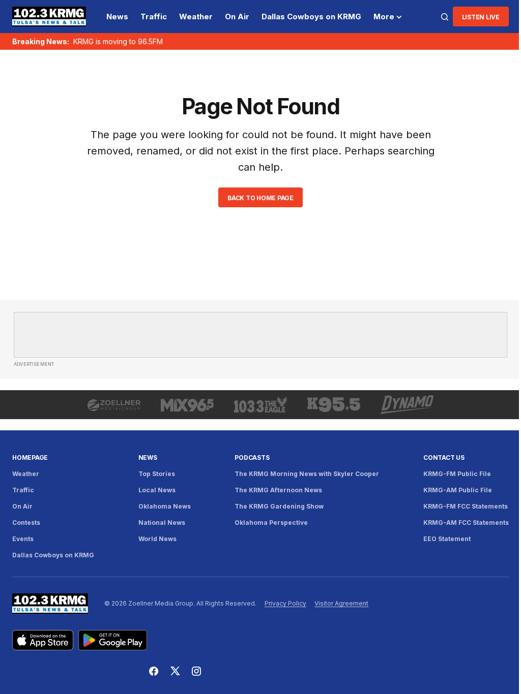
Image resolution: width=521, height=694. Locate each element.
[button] (445, 17)
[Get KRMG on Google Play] (112, 640)
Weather (25, 474)
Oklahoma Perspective (271, 522)
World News (157, 539)
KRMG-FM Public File (457, 474)
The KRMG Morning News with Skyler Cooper (307, 474)
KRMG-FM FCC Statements (465, 506)
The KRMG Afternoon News (278, 490)
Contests (26, 522)
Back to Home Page (260, 198)
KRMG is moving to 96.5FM (118, 41)
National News (161, 522)
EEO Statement (447, 539)
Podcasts (252, 457)
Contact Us (444, 457)
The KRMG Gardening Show (279, 506)
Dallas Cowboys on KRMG (53, 555)
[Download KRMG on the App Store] (42, 640)
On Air (22, 506)
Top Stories (156, 474)
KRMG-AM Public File (457, 490)
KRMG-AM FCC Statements (466, 522)
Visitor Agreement (341, 603)
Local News (157, 490)
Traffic (23, 490)
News (147, 457)
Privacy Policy (285, 603)
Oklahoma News (164, 506)
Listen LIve (481, 17)
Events (23, 539)
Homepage (30, 457)
